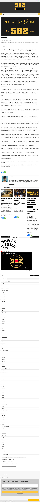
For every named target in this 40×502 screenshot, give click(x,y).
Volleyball (5, 173)
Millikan (36, 209)
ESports (3, 334)
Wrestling (3, 448)
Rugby (3, 395)
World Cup (3, 446)
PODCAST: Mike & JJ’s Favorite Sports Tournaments (31, 216)
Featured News (4, 337)
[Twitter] (3, 172)
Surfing (3, 419)
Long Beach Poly (30, 207)
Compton (33, 200)
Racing (3, 390)
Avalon (28, 198)
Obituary (3, 381)
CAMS (3, 310)
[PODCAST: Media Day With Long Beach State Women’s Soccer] (7, 193)
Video (3, 437)
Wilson (28, 213)
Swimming (3, 421)
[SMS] (5, 172)
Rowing (3, 392)
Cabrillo (28, 200)
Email (3, 483)
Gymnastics (4, 343)
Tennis (3, 424)
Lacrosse (3, 357)
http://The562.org (11, 184)
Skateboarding (4, 404)
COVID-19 (3, 323)
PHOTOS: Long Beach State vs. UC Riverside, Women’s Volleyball (19, 203)
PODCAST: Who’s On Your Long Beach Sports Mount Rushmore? (34, 236)
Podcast (10, 198)
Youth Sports (4, 450)
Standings (3, 417)
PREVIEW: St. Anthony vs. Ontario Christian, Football (10, 463)
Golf (2, 341)
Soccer (2, 200)
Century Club (4, 312)
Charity (3, 314)
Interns (3, 352)
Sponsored (3, 413)
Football (3, 339)
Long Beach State (4, 37)
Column (3, 319)
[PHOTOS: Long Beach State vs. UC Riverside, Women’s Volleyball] (20, 193)
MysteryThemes (12, 500)
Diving (3, 328)
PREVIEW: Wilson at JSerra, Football (7, 461)
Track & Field (4, 433)
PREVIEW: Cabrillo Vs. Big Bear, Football (8, 459)
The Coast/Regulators (5, 426)
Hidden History (4, 346)
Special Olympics (4, 410)
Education (3, 332)
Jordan (28, 202)
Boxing (3, 303)
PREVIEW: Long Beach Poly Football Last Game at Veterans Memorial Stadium (14, 457)
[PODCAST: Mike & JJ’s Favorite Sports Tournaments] (33, 193)
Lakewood (33, 202)
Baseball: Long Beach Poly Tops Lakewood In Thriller (6, 236)
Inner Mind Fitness (5, 350)
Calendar (3, 308)
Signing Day (4, 401)
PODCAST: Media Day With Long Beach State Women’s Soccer (6, 203)
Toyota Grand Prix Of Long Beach (7, 430)
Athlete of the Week (5, 290)
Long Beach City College (31, 204)
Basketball (33, 198)
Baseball (3, 297)
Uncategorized (4, 435)
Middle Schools (4, 375)
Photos (23, 198)
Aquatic (3, 285)
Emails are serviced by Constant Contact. (27, 489)
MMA (2, 379)
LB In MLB (3, 361)
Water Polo (3, 442)
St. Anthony (34, 211)
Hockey (3, 348)
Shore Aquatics (4, 399)
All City (3, 283)
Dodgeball (3, 330)
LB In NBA (3, 363)
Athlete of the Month (5, 288)
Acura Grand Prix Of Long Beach (7, 281)
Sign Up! (20, 491)
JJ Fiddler (9, 40)
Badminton (3, 294)
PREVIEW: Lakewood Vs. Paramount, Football (9, 466)
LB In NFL (3, 366)
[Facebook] (1, 172)
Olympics (3, 384)
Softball (3, 408)
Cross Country (4, 326)
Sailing (3, 397)
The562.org (4, 428)
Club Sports (3, 317)
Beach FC (3, 301)
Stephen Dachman (16, 207)
